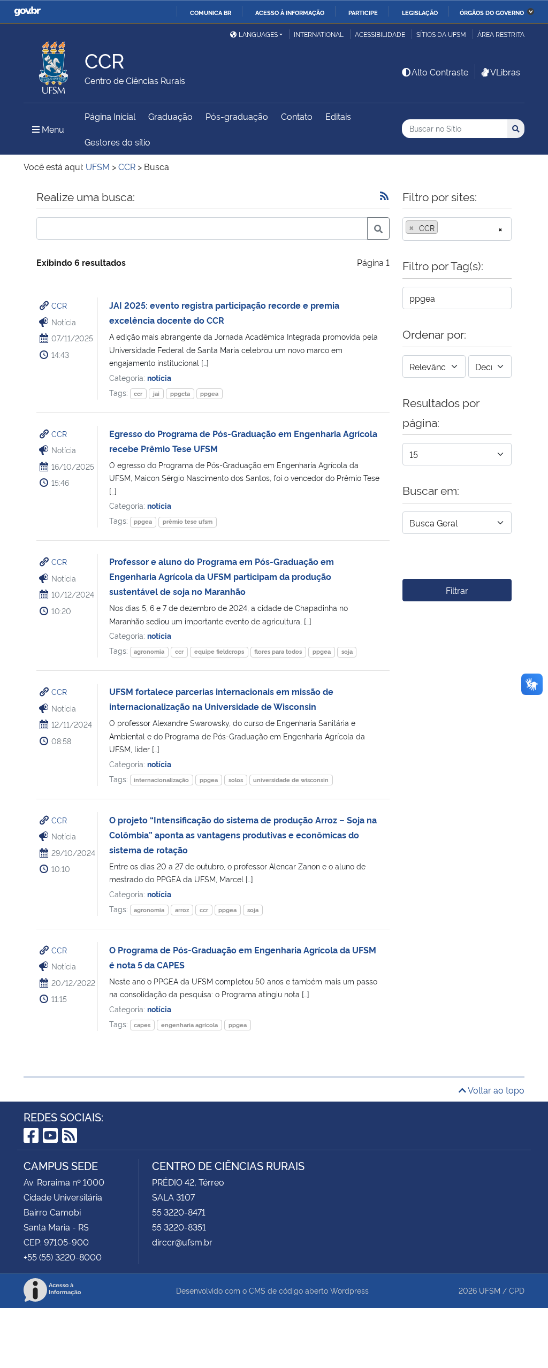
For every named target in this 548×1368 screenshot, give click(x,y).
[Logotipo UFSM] (54, 65)
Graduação (170, 116)
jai (156, 393)
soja (347, 651)
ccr (138, 393)
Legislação (420, 12)
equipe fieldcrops (219, 651)
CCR (59, 305)
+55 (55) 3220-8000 (63, 1257)
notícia (159, 377)
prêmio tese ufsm (187, 521)
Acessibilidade (380, 34)
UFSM (489, 1290)
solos (236, 780)
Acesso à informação (289, 12)
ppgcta (180, 393)
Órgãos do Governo (492, 12)
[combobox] (457, 229)
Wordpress (349, 1290)
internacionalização (161, 780)
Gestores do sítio (117, 142)
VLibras (505, 72)
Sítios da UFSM (441, 34)
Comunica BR (210, 12)
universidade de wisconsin (291, 780)
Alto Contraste (440, 72)
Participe (363, 12)
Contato (297, 116)
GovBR (27, 11)
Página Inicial (110, 116)
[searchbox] (443, 227)
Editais (338, 116)
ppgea (209, 393)
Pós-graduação (237, 116)
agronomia (149, 651)
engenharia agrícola (189, 1025)
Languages (258, 34)
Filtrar (457, 590)
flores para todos (278, 651)
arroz (182, 910)
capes (142, 1025)
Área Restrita (500, 34)
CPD (516, 1290)
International (319, 34)
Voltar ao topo (495, 1090)
